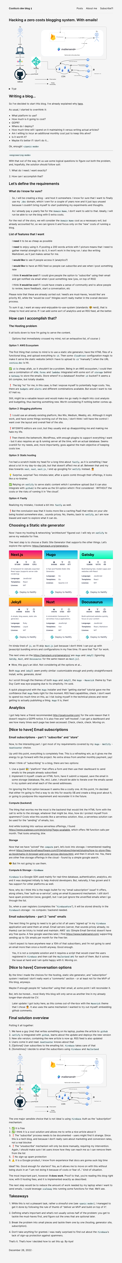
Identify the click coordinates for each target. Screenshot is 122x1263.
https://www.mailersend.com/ (82, 933)
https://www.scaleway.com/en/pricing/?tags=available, (40, 829)
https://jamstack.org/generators (50, 545)
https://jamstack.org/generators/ (51, 655)
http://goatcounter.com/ (66, 715)
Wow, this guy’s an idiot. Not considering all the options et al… (46, 664)
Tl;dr (14, 88)
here (80, 103)
